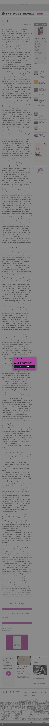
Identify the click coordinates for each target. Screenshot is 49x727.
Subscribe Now (24, 366)
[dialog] (24, 363)
